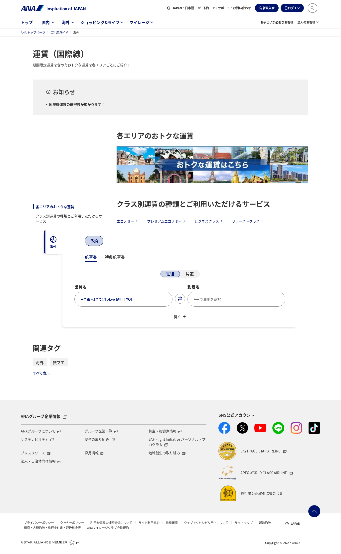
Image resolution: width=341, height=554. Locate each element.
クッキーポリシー (72, 522)
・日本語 (183, 8)
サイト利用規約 (149, 522)
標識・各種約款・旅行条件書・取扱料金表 (52, 527)
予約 (206, 8)
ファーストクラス (246, 221)
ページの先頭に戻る (314, 511)
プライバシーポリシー (39, 522)
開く (177, 317)
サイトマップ (244, 522)
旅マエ (59, 362)
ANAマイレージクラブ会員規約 (108, 527)
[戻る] (79, 241)
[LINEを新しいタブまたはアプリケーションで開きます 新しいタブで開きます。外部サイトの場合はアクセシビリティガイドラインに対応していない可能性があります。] (278, 428)
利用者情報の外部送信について (111, 522)
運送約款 (265, 522)
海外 (66, 22)
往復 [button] (170, 274)
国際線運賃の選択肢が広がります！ (77, 104)
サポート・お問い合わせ (234, 8)
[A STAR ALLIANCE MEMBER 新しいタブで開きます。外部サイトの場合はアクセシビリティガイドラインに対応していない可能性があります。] (50, 542)
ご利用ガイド (59, 32)
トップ (27, 22)
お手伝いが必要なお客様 (276, 22)
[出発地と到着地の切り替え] (180, 299)
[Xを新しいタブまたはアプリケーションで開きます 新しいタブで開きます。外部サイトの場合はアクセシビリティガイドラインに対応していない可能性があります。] (242, 428)
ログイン (294, 8)
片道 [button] (190, 274)
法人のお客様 (306, 22)
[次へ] (108, 241)
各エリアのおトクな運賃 (55, 206)
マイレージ (140, 22)
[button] (312, 8)
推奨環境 (172, 522)
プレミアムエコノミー (164, 221)
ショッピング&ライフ (100, 22)
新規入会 (269, 8)
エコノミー (125, 221)
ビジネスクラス (206, 221)
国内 (46, 22)
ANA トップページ (33, 32)
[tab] (53, 242)
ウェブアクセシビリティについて (206, 522)
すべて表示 (41, 372)
